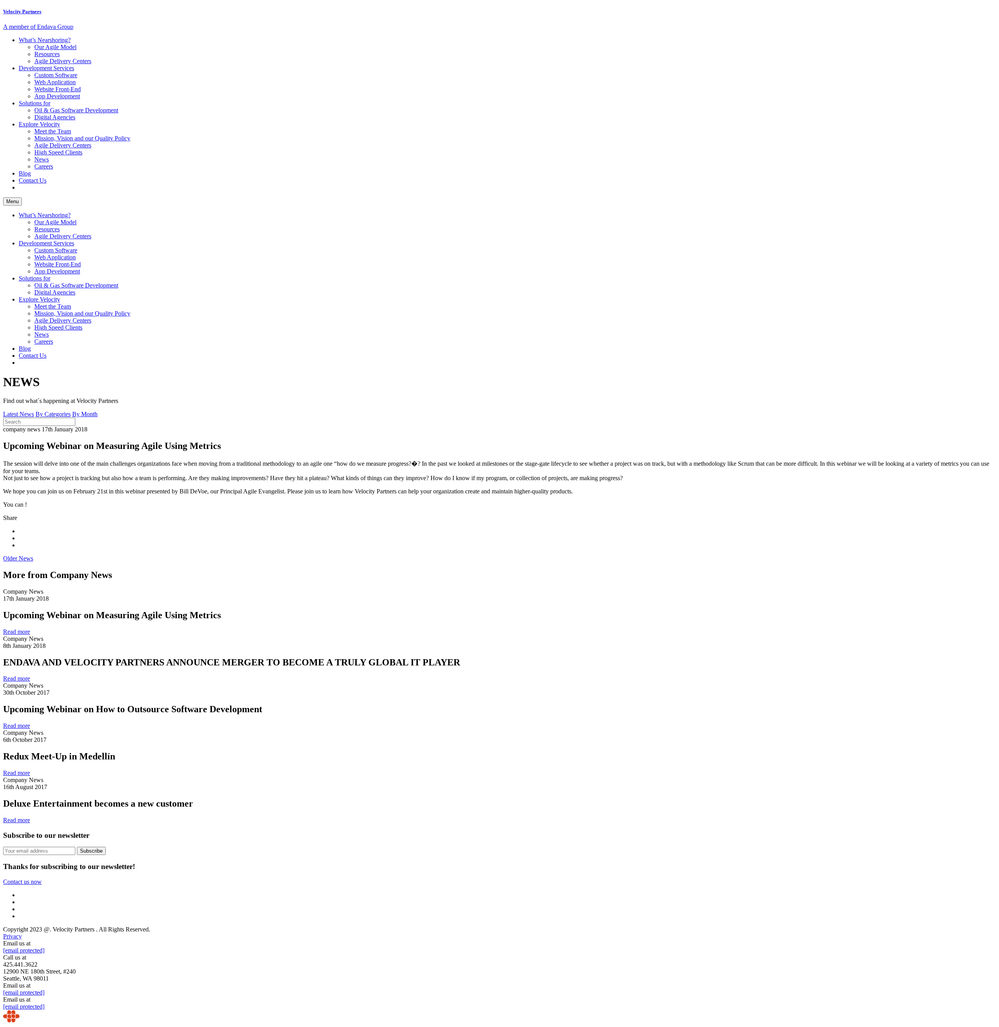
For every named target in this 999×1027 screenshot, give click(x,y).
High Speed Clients (58, 152)
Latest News (18, 414)
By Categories (53, 414)
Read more (16, 631)
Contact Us (32, 180)
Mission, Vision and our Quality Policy (82, 138)
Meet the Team (52, 131)
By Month (85, 414)
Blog (25, 173)
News (41, 159)
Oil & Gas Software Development (76, 110)
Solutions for (34, 103)
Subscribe (91, 851)
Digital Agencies (54, 117)
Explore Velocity (39, 124)
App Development (57, 96)
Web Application (55, 82)
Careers (43, 166)
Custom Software (55, 75)
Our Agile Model (55, 47)
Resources (47, 54)
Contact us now (22, 881)
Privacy (12, 936)
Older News (18, 558)
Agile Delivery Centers (62, 61)
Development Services (46, 68)
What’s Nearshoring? (45, 40)
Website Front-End (57, 89)
